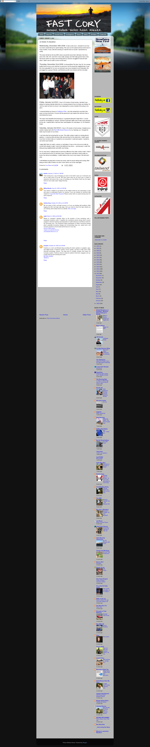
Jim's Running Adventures (100, 538)
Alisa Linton (106, 636)
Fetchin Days (100, 474)
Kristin (46, 173)
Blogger (85, 742)
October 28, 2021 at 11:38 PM (59, 203)
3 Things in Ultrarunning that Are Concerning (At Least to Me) (102, 382)
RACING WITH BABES (102, 717)
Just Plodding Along (102, 487)
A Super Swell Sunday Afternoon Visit (106, 686)
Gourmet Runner (101, 706)
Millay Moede (47, 188)
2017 (98, 257)
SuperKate (99, 372)
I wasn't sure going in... (102, 453)
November (99, 277)
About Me (49, 34)
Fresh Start (99, 607)
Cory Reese (48, 165)
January (98, 300)
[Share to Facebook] (70, 165)
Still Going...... (105, 569)
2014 (98, 264)
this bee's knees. (101, 400)
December (99, 275)
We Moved (99, 368)
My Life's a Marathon (102, 509)
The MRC (99, 498)
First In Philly (100, 646)
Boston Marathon (105, 626)
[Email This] (65, 165)
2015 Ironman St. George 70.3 (106, 661)
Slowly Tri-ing (100, 567)
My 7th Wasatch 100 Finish (106, 542)
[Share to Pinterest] (72, 165)
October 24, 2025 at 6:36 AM (57, 245)
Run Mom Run (100, 724)
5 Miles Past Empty (102, 429)
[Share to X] (68, 165)
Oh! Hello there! (105, 442)
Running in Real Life (102, 669)
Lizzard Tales (100, 658)
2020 (98, 250)
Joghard (98, 412)
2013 (98, 266)
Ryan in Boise (100, 325)
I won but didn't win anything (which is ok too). (106, 651)
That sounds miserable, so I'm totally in (106, 590)
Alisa (97, 635)
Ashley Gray (47, 203)
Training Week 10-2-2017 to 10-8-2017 (106, 490)
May (97, 291)
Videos (86, 34)
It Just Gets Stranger (102, 366)
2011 (97, 271)
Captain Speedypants (102, 693)
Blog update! (99, 458)
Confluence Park (61, 111)
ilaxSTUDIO (99, 457)
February (98, 298)
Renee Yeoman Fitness (102, 522)
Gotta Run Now (100, 462)
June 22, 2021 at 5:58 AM (59, 188)
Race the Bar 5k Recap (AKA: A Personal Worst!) (106, 710)
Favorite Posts (59, 34)
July (97, 287)
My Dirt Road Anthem (102, 440)
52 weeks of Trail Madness (101, 612)
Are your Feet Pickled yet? (106, 552)
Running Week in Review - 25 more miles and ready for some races (106, 479)
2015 (98, 262)
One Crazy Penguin (102, 579)
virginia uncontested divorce (51, 230)
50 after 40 (99, 387)
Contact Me (103, 34)
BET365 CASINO (48, 256)
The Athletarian (100, 359)
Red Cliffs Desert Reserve (61, 130)
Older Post (87, 315)
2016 (98, 260)
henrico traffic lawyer (49, 228)
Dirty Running (100, 417)
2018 (98, 255)
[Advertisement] (65, 300)
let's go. (105, 402)
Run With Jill (100, 624)
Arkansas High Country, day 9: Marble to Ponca (102, 374)
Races (79, 34)
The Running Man (101, 379)
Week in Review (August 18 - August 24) (106, 318)
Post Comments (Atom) (53, 318)
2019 (98, 253)
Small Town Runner (102, 526)
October (98, 280)
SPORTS (46, 258)
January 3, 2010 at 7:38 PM (55, 173)
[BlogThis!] (67, 165)
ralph (45, 216)
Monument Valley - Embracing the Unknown (106, 352)
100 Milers (94, 34)
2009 (98, 303)
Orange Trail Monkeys (102, 550)
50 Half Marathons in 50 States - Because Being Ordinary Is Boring (102, 312)
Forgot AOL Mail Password (56, 194)
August (98, 284)
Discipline (98, 563)
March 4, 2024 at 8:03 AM (54, 216)
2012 (98, 269)
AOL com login (72, 208)
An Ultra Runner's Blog (103, 348)
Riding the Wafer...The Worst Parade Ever (106, 421)
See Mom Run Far (101, 605)
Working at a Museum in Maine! (106, 465)
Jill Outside (99, 337)
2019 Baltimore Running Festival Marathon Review (105, 393)
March (98, 296)
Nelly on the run (101, 598)
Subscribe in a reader (101, 239)
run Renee (99, 521)
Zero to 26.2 (99, 562)
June (97, 289)
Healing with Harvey (101, 702)
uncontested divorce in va (51, 231)
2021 (98, 248)
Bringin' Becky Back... (102, 700)
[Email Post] (62, 165)
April (97, 293)
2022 (98, 246)
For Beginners (70, 34)
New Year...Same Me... (106, 432)
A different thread (105, 339)
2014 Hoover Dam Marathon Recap (100, 695)
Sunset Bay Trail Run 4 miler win (106, 529)
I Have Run (99, 451)
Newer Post (43, 315)
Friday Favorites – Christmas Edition (100, 581)
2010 (98, 273)
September (99, 282)
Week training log (100, 413)
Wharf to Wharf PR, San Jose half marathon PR (102, 600)
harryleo (46, 245)
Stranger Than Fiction (106, 614)
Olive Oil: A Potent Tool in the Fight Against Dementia (103, 361)
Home (41, 34)
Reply (45, 183)
